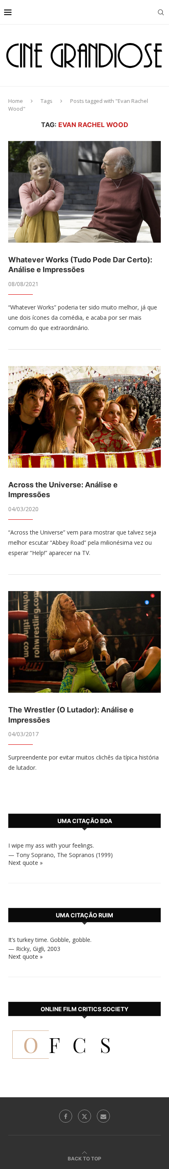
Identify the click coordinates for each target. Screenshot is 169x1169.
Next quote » (25, 863)
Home (15, 101)
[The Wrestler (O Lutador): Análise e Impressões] (84, 642)
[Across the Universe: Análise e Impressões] (84, 417)
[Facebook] (65, 1116)
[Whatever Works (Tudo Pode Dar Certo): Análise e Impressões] (84, 192)
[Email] (103, 1116)
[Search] (161, 12)
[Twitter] (84, 1116)
